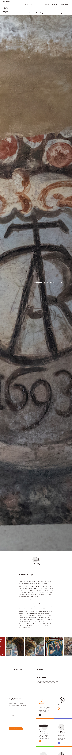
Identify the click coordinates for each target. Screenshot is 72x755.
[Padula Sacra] (5, 10)
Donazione (47, 4)
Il (28, 13)
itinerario (15, 728)
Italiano (62, 4)
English (66, 4)
